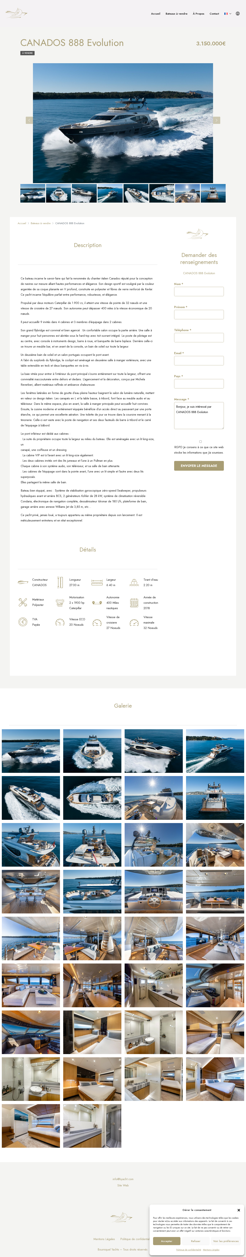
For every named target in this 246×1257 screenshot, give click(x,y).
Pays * (178, 376)
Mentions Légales (211, 1249)
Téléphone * (182, 330)
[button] (239, 1210)
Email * (179, 353)
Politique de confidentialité (188, 1249)
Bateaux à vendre (176, 14)
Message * (181, 399)
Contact (214, 14)
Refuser (195, 1241)
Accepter (166, 1241)
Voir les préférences (226, 1241)
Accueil (155, 14)
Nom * (178, 284)
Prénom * (180, 307)
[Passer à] (228, 13)
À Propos (198, 14)
